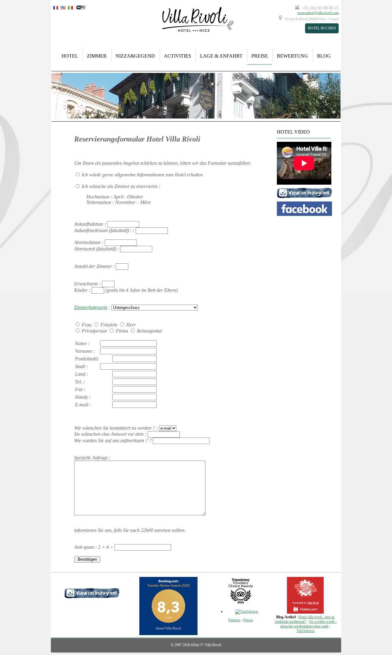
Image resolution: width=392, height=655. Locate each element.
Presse (248, 620)
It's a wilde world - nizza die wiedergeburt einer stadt (308, 623)
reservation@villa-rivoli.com (318, 13)
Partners (234, 620)
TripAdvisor (305, 631)
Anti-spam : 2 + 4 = (94, 547)
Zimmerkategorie (90, 307)
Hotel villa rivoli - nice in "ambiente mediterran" (304, 619)
